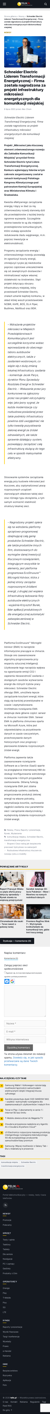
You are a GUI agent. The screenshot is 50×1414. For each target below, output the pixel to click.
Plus (5, 1302)
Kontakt (14, 1402)
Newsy (22, 16)
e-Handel (7, 1351)
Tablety (6, 1249)
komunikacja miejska (16, 837)
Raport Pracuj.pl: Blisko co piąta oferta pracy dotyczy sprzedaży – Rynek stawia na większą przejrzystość (11, 894)
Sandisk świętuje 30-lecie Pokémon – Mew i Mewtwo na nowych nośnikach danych (37, 893)
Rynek (7, 833)
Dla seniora (8, 1254)
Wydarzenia (16, 833)
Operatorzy (10, 1281)
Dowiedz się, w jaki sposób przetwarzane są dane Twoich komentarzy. (23, 1061)
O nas (5, 1402)
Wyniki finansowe (10, 1332)
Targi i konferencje (11, 1336)
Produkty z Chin (10, 1273)
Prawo (5, 1346)
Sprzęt (7, 1233)
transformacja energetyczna (17, 840)
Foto (5, 1385)
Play (5, 1293)
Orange (6, 1288)
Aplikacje (7, 1380)
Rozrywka (7, 1375)
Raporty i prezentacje (30, 830)
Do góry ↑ (7, 1410)
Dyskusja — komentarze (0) (17, 941)
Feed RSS (7, 1406)
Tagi (44, 1402)
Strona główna (10, 16)
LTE (4, 1312)
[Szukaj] (45, 4)
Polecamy (7, 1225)
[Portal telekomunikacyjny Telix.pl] (25, 4)
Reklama (7, 1356)
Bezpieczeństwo (10, 1370)
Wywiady (7, 1341)
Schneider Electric (35, 837)
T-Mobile (7, 1298)
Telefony (7, 1244)
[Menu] (4, 4)
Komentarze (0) (11, 958)
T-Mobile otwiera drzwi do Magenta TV (24, 1118)
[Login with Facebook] (6, 981)
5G (4, 1307)
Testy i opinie (9, 1239)
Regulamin (35, 1402)
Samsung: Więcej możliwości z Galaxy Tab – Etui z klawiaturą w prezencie (26, 1147)
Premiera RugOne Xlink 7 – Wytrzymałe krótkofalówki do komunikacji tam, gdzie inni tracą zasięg (37, 927)
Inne (5, 1364)
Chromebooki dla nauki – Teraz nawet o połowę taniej (11, 924)
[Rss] (5, 1205)
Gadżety (7, 1268)
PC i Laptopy (8, 1264)
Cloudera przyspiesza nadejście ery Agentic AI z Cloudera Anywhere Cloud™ (26, 1125)
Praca (17, 830)
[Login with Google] (12, 981)
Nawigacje (7, 1259)
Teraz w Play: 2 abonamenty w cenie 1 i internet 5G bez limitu (24, 1111)
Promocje (7, 1220)
